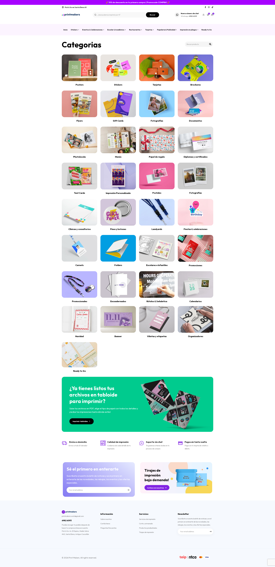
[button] (81, 421)
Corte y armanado (146, 523)
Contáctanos (105, 523)
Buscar (152, 15)
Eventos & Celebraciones (92, 30)
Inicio (65, 30)
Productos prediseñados (148, 528)
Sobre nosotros (106, 519)
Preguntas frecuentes (108, 528)
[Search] (210, 44)
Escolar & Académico (115, 30)
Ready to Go (207, 30)
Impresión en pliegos (188, 30)
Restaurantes (135, 30)
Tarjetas (148, 30)
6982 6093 (193, 16)
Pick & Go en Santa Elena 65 (75, 7)
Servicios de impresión (147, 519)
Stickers (74, 30)
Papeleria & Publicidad (166, 30)
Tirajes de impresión (146, 532)
